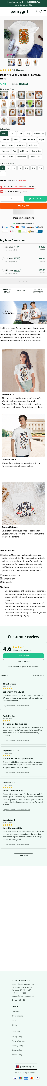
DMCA (14, 1025)
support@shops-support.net (23, 996)
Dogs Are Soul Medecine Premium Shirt (16, 706)
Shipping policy (17, 1045)
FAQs (14, 1020)
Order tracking (17, 1016)
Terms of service (18, 1041)
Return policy (17, 1050)
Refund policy (17, 1054)
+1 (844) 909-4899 (19, 993)
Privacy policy (17, 1036)
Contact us (16, 1011)
